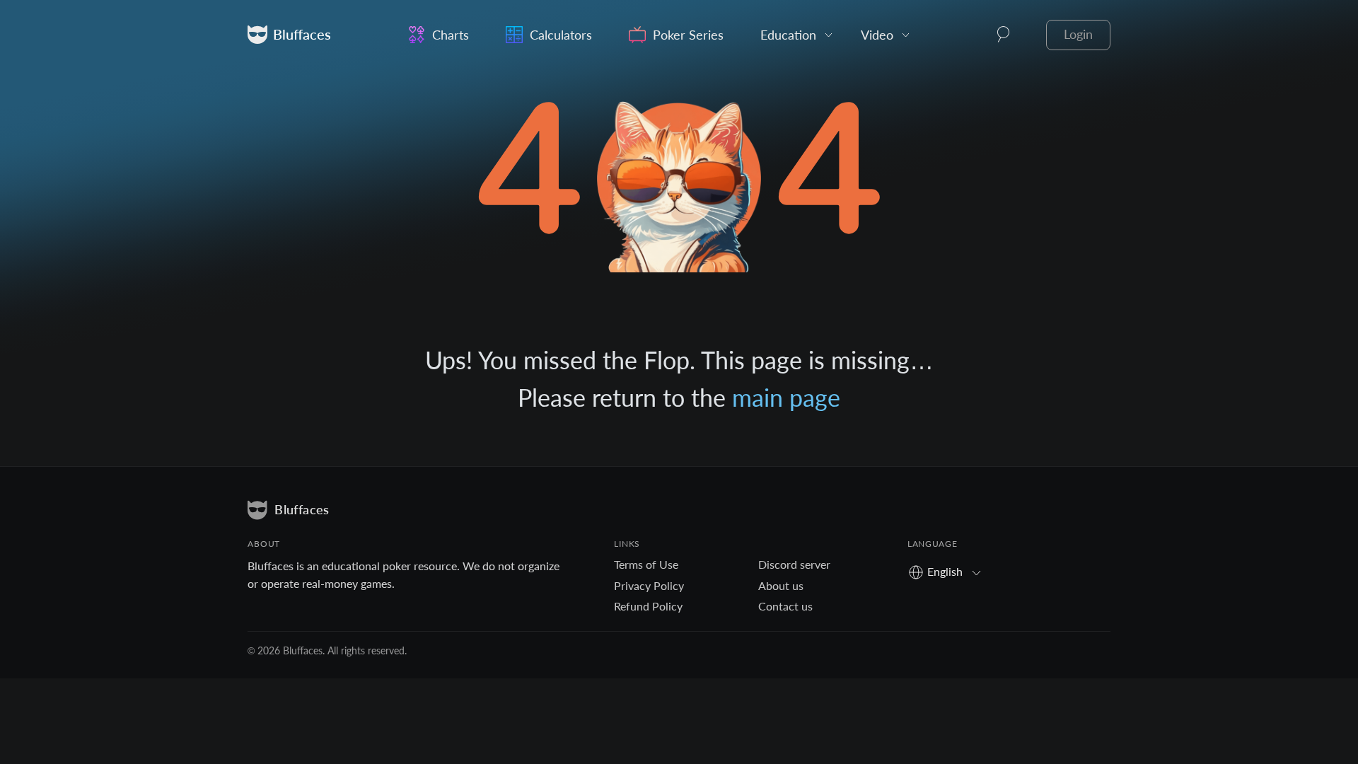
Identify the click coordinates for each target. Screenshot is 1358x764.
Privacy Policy (649, 585)
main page (786, 397)
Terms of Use (646, 564)
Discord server (794, 564)
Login (1078, 34)
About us (780, 585)
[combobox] (949, 571)
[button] (1004, 35)
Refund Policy (648, 606)
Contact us (785, 606)
